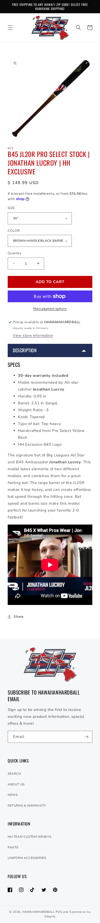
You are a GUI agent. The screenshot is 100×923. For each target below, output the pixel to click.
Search (14, 774)
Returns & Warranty (27, 806)
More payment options (50, 309)
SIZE (11, 208)
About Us (16, 784)
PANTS (13, 847)
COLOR (14, 230)
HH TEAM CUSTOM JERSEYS (29, 837)
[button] (10, 27)
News (12, 795)
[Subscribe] (86, 737)
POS (59, 912)
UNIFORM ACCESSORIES (27, 858)
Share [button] (19, 616)
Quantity (15, 253)
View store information (33, 335)
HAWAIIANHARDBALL (38, 912)
